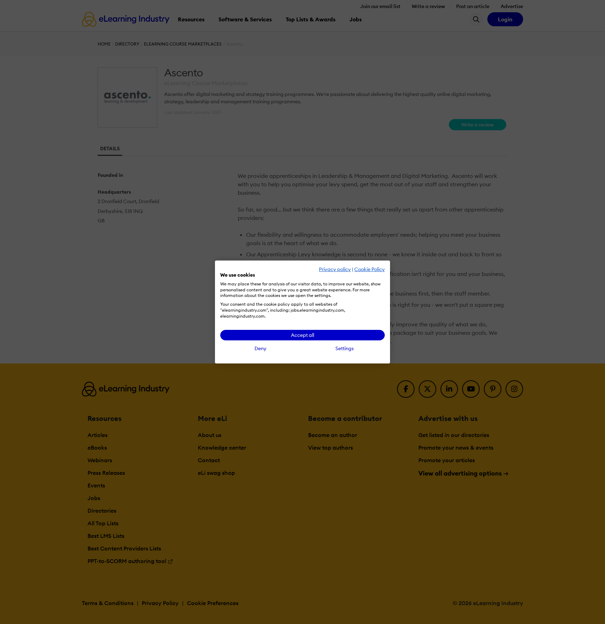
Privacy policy (335, 269)
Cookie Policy (369, 269)
